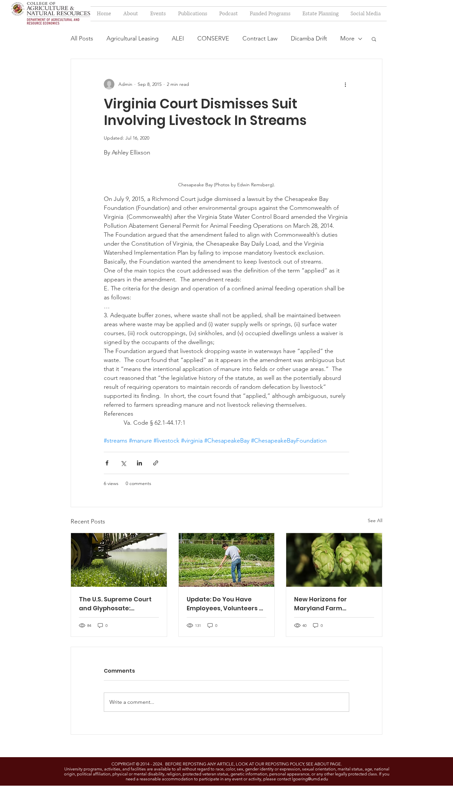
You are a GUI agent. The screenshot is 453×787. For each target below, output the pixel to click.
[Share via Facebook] (107, 463)
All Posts (82, 38)
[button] (374, 38)
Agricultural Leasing (132, 38)
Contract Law (260, 38)
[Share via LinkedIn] (139, 463)
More (347, 38)
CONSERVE (213, 38)
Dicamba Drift (309, 38)
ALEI (178, 38)
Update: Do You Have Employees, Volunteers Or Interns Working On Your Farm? (226, 604)
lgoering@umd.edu (310, 778)
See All (375, 520)
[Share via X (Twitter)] (123, 463)
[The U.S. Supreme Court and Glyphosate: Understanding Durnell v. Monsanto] (119, 560)
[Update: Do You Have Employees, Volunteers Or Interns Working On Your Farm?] (227, 560)
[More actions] (345, 84)
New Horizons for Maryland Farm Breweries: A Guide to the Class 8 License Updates (333, 604)
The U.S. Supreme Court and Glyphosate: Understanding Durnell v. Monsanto (117, 604)
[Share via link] (156, 463)
